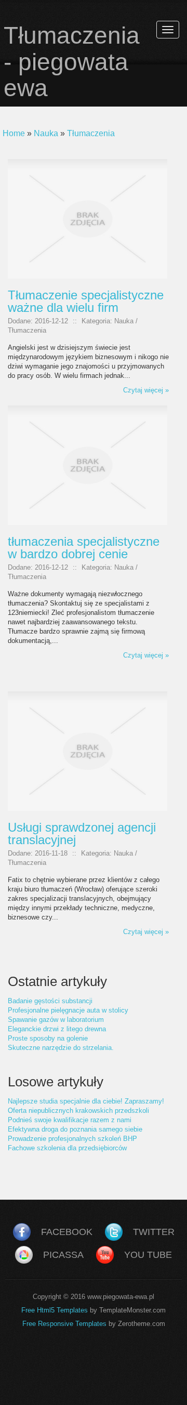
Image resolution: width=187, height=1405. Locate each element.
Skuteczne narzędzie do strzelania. (61, 1048)
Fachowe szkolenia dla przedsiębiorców (67, 1148)
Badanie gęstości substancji (50, 1001)
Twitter (154, 1232)
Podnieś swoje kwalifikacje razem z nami (69, 1120)
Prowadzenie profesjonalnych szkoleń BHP (72, 1139)
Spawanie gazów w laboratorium (56, 1019)
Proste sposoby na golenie (48, 1038)
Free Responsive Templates (64, 1324)
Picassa (63, 1255)
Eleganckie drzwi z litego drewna (57, 1029)
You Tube (148, 1255)
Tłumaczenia (91, 133)
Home (14, 133)
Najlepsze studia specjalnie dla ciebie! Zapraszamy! (86, 1101)
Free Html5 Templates (54, 1310)
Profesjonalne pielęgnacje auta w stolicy (68, 1010)
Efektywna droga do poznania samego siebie (75, 1129)
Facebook (66, 1232)
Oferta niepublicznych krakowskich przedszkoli (78, 1110)
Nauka (46, 133)
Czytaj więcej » (146, 390)
